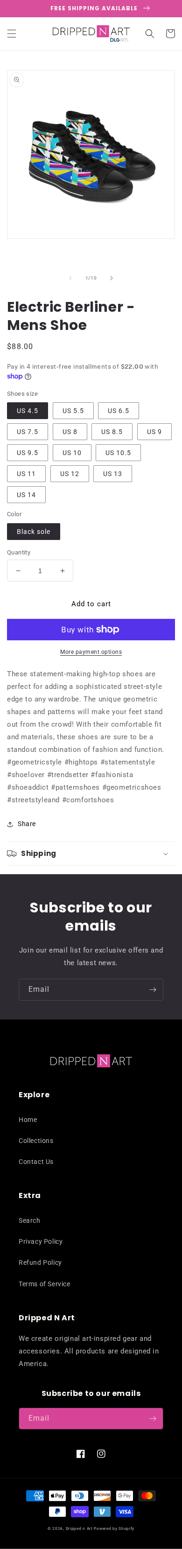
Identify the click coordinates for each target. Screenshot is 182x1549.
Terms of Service (44, 1284)
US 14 (26, 494)
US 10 (72, 452)
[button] (11, 33)
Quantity (18, 552)
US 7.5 (27, 431)
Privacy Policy (41, 1241)
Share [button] (27, 823)
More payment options (91, 652)
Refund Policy (40, 1262)
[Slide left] (70, 278)
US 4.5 (27, 410)
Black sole (33, 531)
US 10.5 (118, 452)
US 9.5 (27, 452)
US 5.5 (73, 410)
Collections (36, 1140)
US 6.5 (118, 410)
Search (30, 1220)
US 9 (154, 431)
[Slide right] (111, 278)
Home (28, 1119)
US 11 (26, 473)
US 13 (112, 473)
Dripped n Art (79, 1528)
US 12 (69, 473)
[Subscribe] (152, 990)
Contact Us (36, 1161)
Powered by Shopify (114, 1528)
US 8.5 (112, 431)
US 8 (70, 431)
